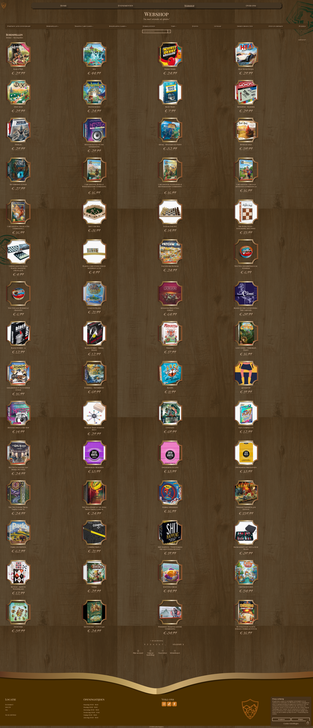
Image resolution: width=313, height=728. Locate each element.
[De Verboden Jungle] (18, 170)
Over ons (251, 5)
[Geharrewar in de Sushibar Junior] (18, 373)
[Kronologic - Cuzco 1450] (94, 612)
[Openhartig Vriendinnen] (246, 453)
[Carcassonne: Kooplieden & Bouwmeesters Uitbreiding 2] (170, 170)
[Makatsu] (170, 333)
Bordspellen (18, 38)
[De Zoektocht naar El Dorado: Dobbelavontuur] (246, 612)
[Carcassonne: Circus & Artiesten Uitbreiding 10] (246, 170)
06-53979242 (12, 715)
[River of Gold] (246, 130)
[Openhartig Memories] (94, 453)
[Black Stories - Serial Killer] (94, 333)
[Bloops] (170, 373)
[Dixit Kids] (18, 92)
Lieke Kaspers (159, 727)
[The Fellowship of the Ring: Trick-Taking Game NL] (94, 492)
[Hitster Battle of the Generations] (94, 130)
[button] (179, 645)
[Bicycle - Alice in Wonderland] (18, 572)
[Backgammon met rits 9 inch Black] (246, 532)
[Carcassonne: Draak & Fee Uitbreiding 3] (18, 212)
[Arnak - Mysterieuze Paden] (170, 130)
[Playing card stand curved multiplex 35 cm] (94, 251)
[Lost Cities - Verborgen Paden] (246, 333)
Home (63, 5)
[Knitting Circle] (170, 572)
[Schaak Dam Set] (170, 212)
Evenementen (125, 5)
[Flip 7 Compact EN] (246, 413)
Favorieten (162, 653)
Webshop (189, 5)
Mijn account (138, 653)
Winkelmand (175, 653)
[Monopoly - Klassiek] (246, 92)
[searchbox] (156, 31)
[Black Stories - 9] (18, 333)
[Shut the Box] (94, 212)
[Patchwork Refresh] (170, 251)
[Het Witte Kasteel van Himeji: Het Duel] (18, 453)
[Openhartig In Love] (170, 453)
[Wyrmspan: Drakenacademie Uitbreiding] (170, 612)
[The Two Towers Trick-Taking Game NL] (18, 492)
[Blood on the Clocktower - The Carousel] (246, 293)
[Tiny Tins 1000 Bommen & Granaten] (18, 293)
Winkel (8, 38)
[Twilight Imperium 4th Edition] (246, 492)
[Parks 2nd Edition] (18, 532)
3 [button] (150, 645)
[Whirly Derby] (170, 54)
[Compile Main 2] (94, 532)
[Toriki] (94, 572)
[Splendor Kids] (94, 92)
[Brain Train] (170, 92)
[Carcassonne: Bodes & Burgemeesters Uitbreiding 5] (94, 170)
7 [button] (162, 645)
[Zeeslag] (18, 130)
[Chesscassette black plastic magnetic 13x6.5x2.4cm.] (18, 251)
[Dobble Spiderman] (170, 492)
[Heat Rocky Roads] (246, 54)
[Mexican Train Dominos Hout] (94, 413)
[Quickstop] (246, 373)
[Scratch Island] (94, 293)
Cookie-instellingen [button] (291, 723)
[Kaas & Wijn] (18, 54)
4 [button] (153, 645)
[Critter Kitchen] (246, 572)
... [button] (165, 645)
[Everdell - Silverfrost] (94, 373)
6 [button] (159, 645)
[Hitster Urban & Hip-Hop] (18, 413)
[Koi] (94, 54)
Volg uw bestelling (150, 654)
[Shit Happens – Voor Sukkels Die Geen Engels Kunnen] (170, 532)
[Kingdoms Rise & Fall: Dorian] (170, 293)
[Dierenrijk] (18, 612)
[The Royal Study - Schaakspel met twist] (246, 212)
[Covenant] (170, 413)
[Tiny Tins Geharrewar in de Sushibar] (246, 251)
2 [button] (147, 645)
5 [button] (156, 645)
